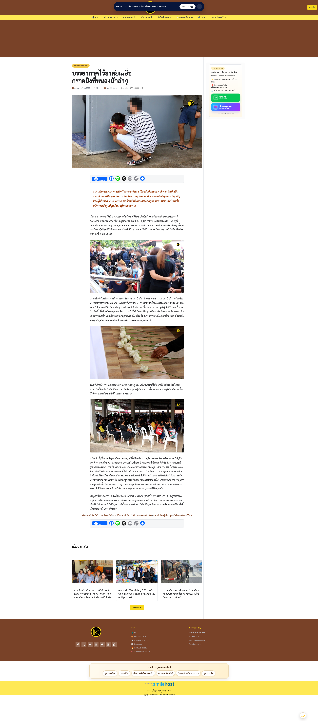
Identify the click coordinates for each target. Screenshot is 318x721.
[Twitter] (102, 644)
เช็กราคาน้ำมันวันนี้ (90, 515)
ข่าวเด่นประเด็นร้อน (81, 66)
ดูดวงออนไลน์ (110, 673)
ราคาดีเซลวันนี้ (105, 515)
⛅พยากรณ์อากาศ (184, 17)
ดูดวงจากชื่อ (208, 673)
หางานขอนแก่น (129, 17)
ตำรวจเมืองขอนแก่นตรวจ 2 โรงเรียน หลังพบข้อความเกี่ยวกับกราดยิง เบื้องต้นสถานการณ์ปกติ (181, 593)
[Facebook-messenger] (114, 644)
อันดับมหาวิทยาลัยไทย (182, 515)
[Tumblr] (83, 644)
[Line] (108, 644)
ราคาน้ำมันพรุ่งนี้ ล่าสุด (162, 515)
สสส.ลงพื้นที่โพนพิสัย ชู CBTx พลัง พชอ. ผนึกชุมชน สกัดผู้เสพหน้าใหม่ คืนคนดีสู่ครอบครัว (136, 593)
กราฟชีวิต (124, 673)
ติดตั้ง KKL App (187, 6)
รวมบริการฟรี (217, 17)
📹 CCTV (202, 17)
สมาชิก (312, 7)
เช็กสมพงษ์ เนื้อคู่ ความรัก (143, 673)
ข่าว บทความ (109, 17)
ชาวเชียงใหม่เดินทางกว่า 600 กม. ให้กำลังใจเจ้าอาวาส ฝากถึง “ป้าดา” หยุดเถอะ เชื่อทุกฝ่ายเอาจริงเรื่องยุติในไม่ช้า (92, 593)
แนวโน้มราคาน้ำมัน (121, 515)
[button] (137, 607)
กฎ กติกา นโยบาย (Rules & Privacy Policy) (159, 690)
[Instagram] (96, 644)
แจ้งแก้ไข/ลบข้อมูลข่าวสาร (159, 692)
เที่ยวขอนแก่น (147, 17)
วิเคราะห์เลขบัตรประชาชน (188, 673)
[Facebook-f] (78, 644)
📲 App (95, 17)
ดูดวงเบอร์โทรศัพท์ (165, 673)
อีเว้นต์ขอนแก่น (164, 17)
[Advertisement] (159, 38)
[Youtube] (90, 644)
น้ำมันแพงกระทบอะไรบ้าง (141, 515)
